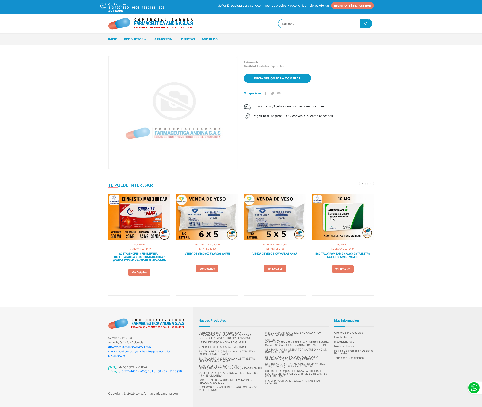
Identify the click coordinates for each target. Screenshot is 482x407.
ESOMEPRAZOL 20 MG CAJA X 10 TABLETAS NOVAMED (293, 382)
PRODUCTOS (134, 39)
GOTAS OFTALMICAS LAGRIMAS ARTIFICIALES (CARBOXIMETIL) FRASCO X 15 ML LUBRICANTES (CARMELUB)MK (296, 374)
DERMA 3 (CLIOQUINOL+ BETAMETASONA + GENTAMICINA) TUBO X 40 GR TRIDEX (292, 358)
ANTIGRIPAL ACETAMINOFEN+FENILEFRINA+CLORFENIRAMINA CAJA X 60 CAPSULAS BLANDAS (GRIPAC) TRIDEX (297, 342)
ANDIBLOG (210, 39)
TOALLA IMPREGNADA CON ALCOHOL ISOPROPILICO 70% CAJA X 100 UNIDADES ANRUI (230, 367)
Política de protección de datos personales (353, 352)
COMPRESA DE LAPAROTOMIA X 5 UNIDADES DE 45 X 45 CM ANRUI (229, 374)
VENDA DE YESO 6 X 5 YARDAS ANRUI (207, 253)
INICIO (112, 39)
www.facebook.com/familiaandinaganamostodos (140, 351)
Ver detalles (139, 272)
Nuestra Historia (344, 346)
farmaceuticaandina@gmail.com (131, 346)
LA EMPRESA (163, 39)
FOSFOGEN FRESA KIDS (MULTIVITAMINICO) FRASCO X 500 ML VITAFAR (227, 381)
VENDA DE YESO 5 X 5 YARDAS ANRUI (274, 253)
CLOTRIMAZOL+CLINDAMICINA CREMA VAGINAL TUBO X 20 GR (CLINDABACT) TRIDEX (295, 365)
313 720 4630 (128, 371)
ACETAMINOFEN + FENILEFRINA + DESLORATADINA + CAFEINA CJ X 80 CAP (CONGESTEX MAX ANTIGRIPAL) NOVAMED (139, 257)
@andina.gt (117, 355)
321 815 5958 (173, 371)
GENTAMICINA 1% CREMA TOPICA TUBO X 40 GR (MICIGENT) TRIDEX (296, 351)
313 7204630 (118, 7)
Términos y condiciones (349, 358)
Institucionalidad (344, 341)
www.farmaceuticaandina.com (157, 393)
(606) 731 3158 (143, 7)
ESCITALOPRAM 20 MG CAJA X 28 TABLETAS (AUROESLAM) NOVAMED (227, 360)
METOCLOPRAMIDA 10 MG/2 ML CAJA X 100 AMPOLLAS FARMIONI (293, 334)
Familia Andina (343, 337)
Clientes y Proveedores (348, 332)
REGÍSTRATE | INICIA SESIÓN (352, 5)
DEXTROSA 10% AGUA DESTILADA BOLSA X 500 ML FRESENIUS (229, 388)
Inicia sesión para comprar (277, 78)
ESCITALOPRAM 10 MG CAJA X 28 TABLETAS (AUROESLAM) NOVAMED (342, 255)
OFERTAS (188, 39)
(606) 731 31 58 (150, 371)
